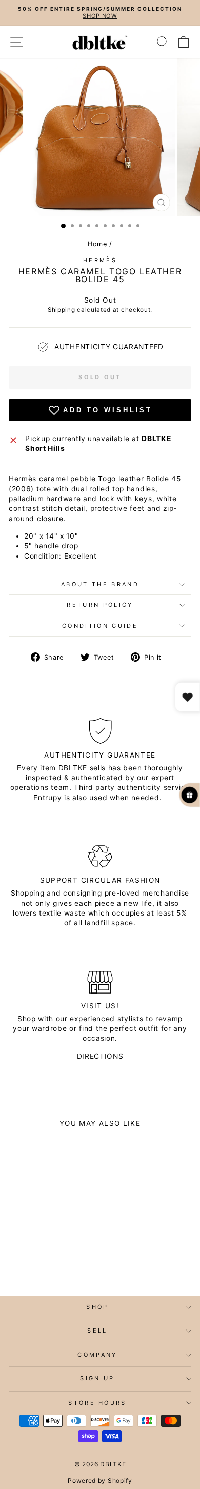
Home (97, 244)
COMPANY (97, 1354)
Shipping (61, 309)
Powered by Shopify (100, 1480)
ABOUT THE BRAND (100, 584)
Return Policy (100, 604)
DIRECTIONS (100, 1056)
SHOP (97, 1307)
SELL (97, 1330)
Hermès (100, 260)
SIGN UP (97, 1378)
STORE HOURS (97, 1402)
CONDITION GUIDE (100, 625)
